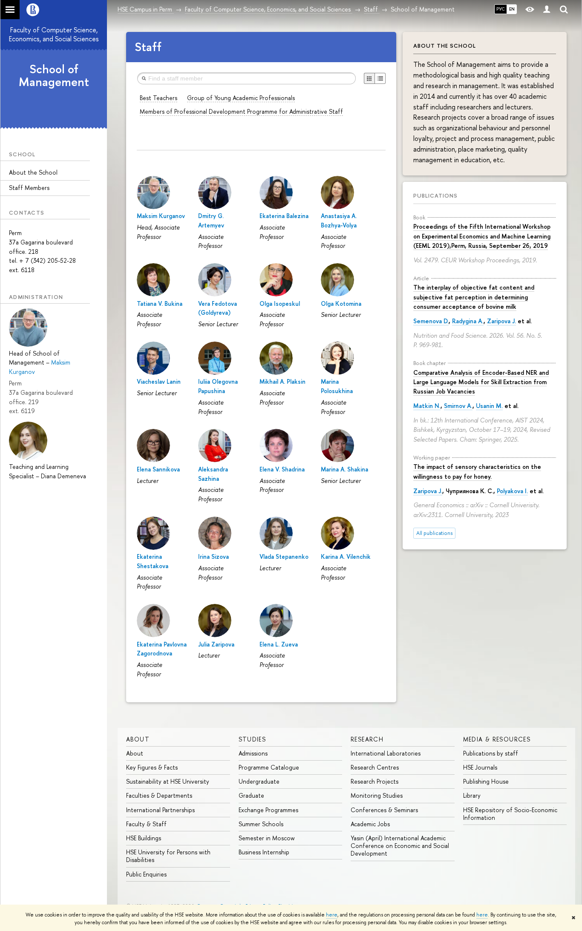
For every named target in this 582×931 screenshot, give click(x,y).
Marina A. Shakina (344, 469)
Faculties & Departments (159, 795)
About (138, 739)
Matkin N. (427, 406)
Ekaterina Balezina (283, 216)
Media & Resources (497, 739)
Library (472, 795)
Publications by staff (490, 753)
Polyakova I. (512, 491)
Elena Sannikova (158, 469)
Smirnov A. (458, 406)
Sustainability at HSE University (167, 781)
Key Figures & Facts (152, 767)
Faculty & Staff (146, 824)
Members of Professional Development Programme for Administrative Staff (241, 111)
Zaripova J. (501, 321)
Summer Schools (261, 824)
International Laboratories (386, 753)
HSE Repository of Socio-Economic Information (510, 814)
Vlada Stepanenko (283, 556)
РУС (500, 9)
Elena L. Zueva (278, 644)
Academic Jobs (370, 824)
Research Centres (375, 767)
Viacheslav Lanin (159, 381)
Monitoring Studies (377, 795)
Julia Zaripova (216, 644)
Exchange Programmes (268, 810)
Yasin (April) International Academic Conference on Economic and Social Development (400, 845)
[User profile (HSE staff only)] (546, 9)
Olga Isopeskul (279, 303)
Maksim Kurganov (161, 216)
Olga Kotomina (341, 303)
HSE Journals (480, 767)
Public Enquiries (146, 874)
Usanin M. (489, 406)
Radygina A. (468, 321)
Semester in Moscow (267, 838)
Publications (435, 195)
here (331, 914)
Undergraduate (259, 781)
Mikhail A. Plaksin (282, 381)
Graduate (251, 795)
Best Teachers (158, 98)
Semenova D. (431, 321)
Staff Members (29, 188)
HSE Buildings (143, 838)
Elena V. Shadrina (282, 469)
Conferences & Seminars (384, 810)
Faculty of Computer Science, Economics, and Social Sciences (54, 34)
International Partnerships (160, 810)
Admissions (253, 753)
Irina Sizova (213, 556)
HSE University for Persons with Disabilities (168, 856)
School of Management (54, 75)
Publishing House (486, 781)
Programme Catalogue (269, 767)
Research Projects (374, 781)
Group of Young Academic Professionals (241, 98)
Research (367, 739)
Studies (252, 739)
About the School (33, 172)
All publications (434, 533)
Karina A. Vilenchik (346, 556)
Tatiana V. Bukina (159, 303)
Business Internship (264, 852)
